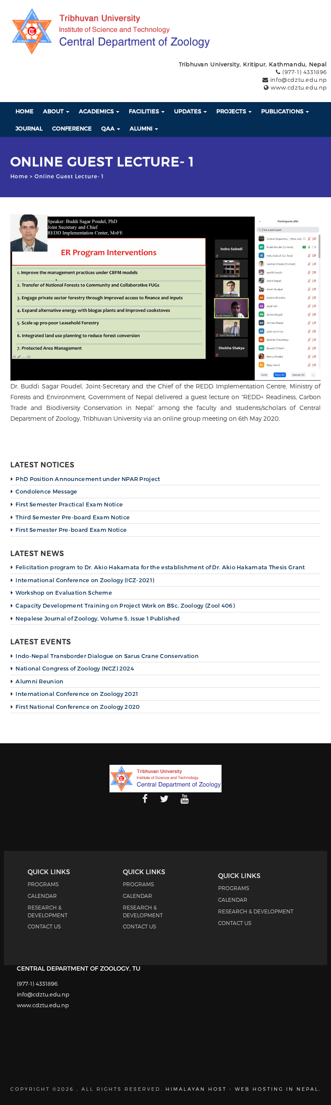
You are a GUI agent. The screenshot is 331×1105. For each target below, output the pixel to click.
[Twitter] (164, 799)
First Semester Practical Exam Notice (69, 504)
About (54, 111)
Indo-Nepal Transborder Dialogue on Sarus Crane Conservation (107, 655)
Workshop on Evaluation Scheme (64, 592)
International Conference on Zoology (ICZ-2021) (85, 580)
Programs (43, 884)
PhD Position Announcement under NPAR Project (88, 478)
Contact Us (44, 926)
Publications (283, 111)
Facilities (144, 111)
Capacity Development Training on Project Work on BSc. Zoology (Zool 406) (125, 605)
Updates (188, 111)
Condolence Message (46, 491)
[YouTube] (184, 799)
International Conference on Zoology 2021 (77, 693)
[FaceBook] (145, 799)
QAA (108, 128)
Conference (72, 128)
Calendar (42, 896)
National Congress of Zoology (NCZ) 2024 (75, 668)
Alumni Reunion (39, 681)
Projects (231, 111)
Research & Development (256, 911)
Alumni (142, 128)
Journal (29, 128)
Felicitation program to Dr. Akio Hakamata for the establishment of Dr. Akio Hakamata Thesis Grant (160, 567)
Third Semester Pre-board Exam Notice (73, 517)
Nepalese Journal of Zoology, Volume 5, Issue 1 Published (98, 618)
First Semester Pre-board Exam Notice (71, 529)
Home (25, 111)
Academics (97, 111)
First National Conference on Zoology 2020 (78, 706)
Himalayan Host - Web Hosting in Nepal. (243, 1089)
